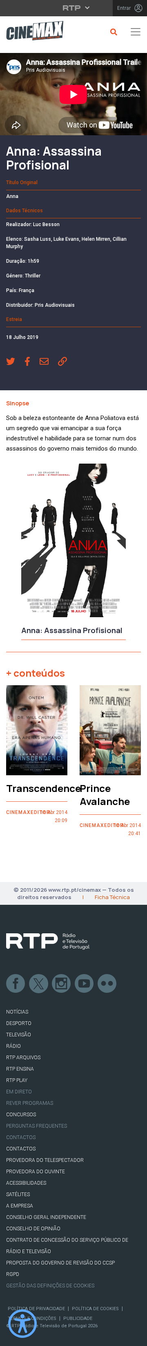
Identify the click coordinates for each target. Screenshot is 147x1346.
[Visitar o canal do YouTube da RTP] (84, 984)
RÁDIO (13, 1046)
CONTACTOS (21, 1149)
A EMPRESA (19, 1206)
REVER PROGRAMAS (29, 1103)
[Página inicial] (31, 32)
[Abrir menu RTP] (73, 7)
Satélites (18, 1194)
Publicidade (77, 1318)
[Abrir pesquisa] (112, 32)
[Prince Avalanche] (110, 730)
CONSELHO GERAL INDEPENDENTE (46, 1217)
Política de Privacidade (36, 1308)
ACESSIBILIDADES (26, 1183)
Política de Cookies (95, 1308)
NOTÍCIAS (17, 1012)
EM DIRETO (19, 1092)
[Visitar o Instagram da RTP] (61, 984)
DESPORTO (18, 1023)
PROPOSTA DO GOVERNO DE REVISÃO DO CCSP (60, 1263)
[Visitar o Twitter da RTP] (39, 984)
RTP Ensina (20, 1069)
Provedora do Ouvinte (35, 1171)
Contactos (21, 1137)
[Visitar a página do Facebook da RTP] (16, 984)
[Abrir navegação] (135, 32)
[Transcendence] (36, 730)
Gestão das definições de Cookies (50, 1286)
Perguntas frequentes (36, 1126)
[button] (15, 362)
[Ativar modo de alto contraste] (22, 1323)
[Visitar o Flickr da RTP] (107, 984)
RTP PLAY (16, 1080)
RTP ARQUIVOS (23, 1057)
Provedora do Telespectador (45, 1160)
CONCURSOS (21, 1114)
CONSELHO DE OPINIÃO (33, 1229)
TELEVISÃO (18, 1035)
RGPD (12, 1274)
